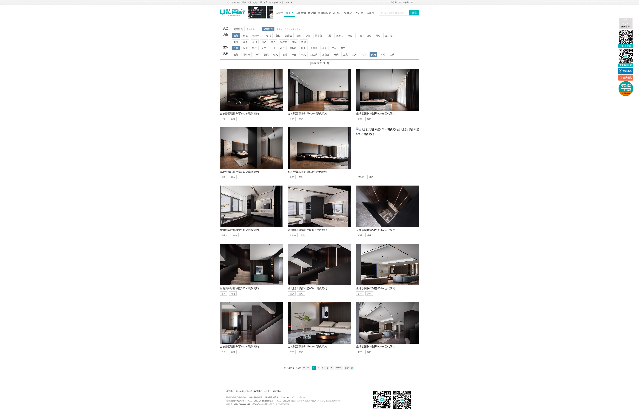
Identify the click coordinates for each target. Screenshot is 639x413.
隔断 (299, 35)
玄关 (324, 48)
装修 (244, 2)
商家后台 (277, 391)
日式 (336, 54)
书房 (273, 48)
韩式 (382, 54)
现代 (303, 54)
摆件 (273, 41)
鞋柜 (378, 35)
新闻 (234, 2)
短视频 (348, 13)
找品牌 (312, 13)
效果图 (290, 13)
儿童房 (314, 48)
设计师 (359, 13)
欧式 (275, 54)
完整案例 (238, 29)
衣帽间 (267, 35)
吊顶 (254, 41)
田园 (294, 54)
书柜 (359, 35)
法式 (392, 54)
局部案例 (268, 29)
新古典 (314, 54)
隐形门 (339, 35)
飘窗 (308, 35)
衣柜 (278, 35)
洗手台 (283, 41)
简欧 (364, 54)
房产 (239, 2)
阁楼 (329, 35)
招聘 (276, 2)
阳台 (303, 48)
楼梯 (294, 41)
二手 (260, 2)
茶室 (343, 48)
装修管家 (232, 12)
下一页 (306, 368)
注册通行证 (408, 2)
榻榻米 (255, 35)
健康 (282, 2)
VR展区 (337, 13)
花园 (333, 48)
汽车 (250, 2)
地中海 (246, 54)
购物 (255, 2)
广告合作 (249, 391)
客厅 (254, 48)
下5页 (338, 368)
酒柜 (368, 35)
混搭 (285, 54)
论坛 (271, 2)
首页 (228, 2)
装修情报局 (324, 13)
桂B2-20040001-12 (242, 404)
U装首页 (278, 13)
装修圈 (370, 13)
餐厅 (282, 48)
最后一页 (349, 368)
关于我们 (230, 391)
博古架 (318, 35)
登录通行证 (396, 2)
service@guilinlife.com (296, 397)
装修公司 (300, 13)
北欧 (354, 54)
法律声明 (268, 391)
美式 (266, 54)
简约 (373, 54)
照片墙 (388, 35)
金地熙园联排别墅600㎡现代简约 (239, 113)
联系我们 (258, 391)
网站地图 (240, 391)
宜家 (345, 54)
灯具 (236, 41)
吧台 (350, 35)
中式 (257, 54)
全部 (236, 35)
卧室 (264, 48)
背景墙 (288, 35)
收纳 (303, 41)
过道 (245, 41)
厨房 (245, 48)
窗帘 (264, 41)
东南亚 (325, 54)
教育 (266, 2)
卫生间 (293, 48)
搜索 (414, 12)
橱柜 (245, 35)
